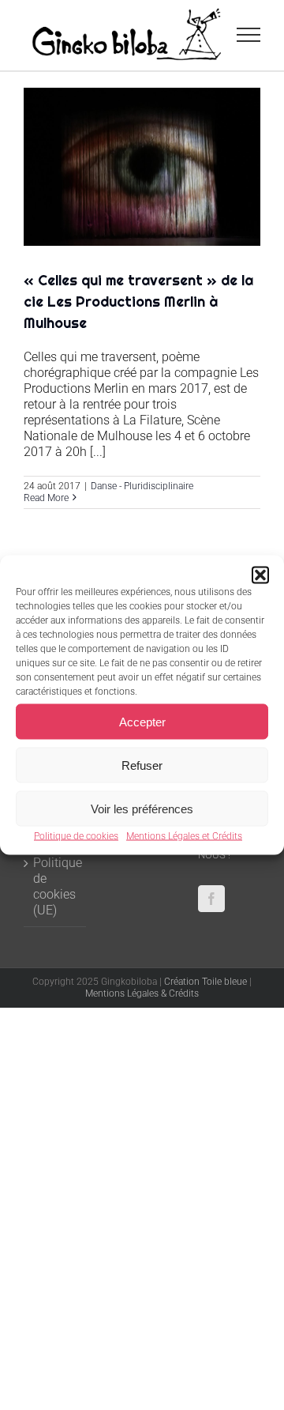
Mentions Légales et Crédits (184, 836)
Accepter (142, 721)
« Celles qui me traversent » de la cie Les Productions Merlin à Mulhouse (138, 301)
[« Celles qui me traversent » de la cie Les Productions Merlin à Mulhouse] (142, 167)
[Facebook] (211, 898)
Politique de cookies (76, 836)
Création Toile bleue (205, 981)
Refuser (142, 764)
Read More (46, 497)
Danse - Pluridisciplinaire (142, 486)
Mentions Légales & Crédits (142, 993)
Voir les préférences (142, 808)
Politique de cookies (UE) (55, 886)
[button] (260, 575)
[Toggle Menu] (248, 35)
